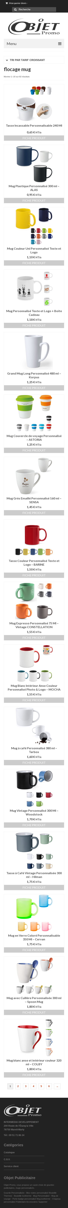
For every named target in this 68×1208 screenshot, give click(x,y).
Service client (11, 1166)
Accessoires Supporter (36, 1202)
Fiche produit (34, 138)
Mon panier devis (18, 3)
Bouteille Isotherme (23, 1196)
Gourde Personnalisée (14, 1193)
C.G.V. (7, 1159)
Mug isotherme (43, 1199)
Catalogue (9, 1152)
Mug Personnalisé (41, 1196)
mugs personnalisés (25, 1188)
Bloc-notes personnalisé (37, 1193)
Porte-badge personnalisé (24, 1199)
